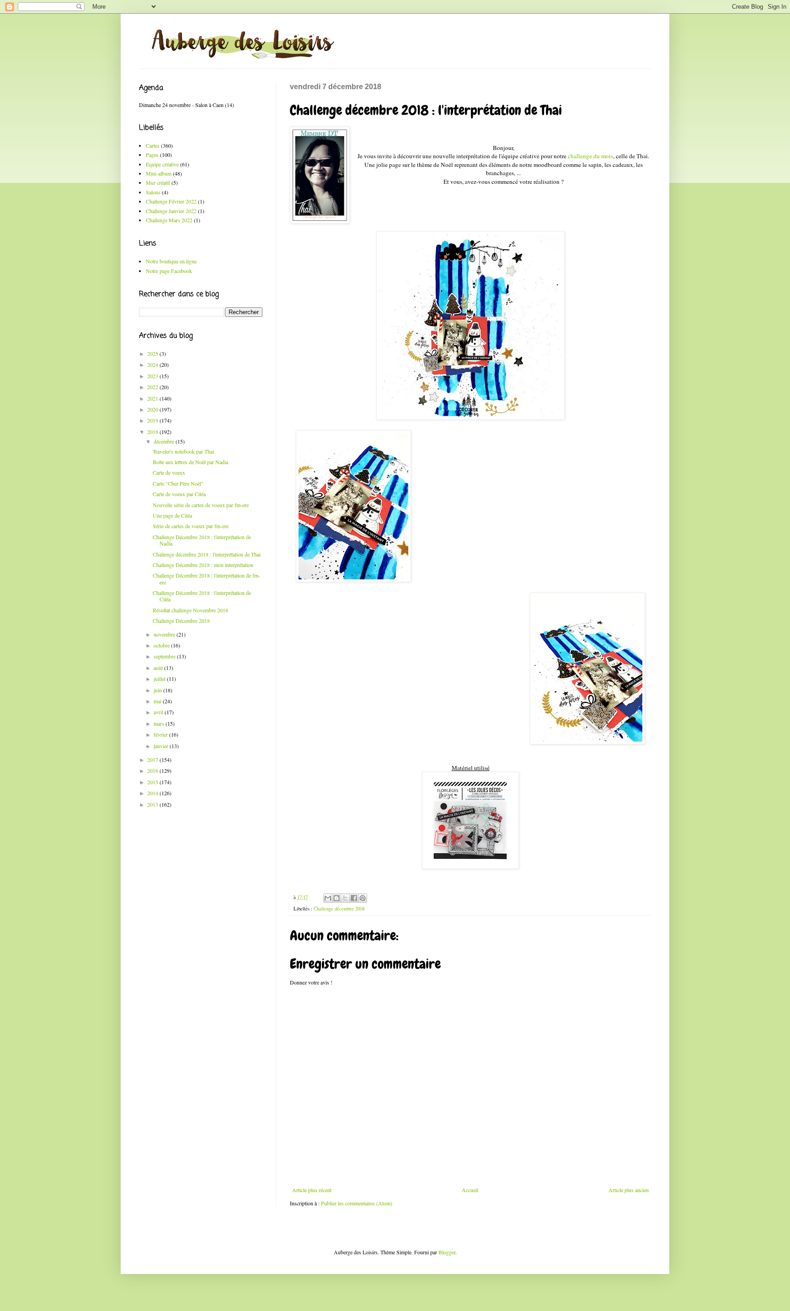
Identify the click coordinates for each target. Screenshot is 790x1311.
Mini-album (158, 173)
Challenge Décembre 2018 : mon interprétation (203, 564)
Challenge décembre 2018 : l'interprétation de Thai (207, 554)
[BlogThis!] (336, 898)
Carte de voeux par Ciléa (179, 494)
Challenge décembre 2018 (339, 908)
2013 (153, 804)
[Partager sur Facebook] (353, 898)
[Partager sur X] (345, 898)
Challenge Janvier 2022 (171, 210)
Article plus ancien (629, 1189)
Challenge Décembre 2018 (181, 620)
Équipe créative (162, 164)
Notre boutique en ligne (171, 261)
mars (159, 723)
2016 (153, 770)
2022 (153, 387)
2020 (153, 409)
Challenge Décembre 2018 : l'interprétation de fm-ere (206, 578)
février (161, 734)
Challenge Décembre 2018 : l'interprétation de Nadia (202, 540)
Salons (153, 192)
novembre (165, 634)
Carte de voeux (169, 472)
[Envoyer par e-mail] (327, 898)
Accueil (470, 1189)
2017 (153, 759)
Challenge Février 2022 (171, 201)
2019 (153, 420)
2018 (153, 431)
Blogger (446, 1252)
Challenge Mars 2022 (169, 220)
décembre (165, 441)
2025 (153, 353)
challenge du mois (590, 156)
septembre (165, 656)
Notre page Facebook (169, 270)
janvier (162, 745)
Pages (152, 154)
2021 (153, 398)
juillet (160, 678)
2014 (153, 793)
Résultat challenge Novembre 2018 (190, 610)
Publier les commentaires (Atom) (356, 1203)
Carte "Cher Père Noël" (178, 483)
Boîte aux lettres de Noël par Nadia (190, 462)
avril (159, 712)
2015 (153, 782)
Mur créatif (158, 182)
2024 (153, 364)
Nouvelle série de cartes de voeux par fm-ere (201, 504)
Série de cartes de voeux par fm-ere (191, 526)
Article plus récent (311, 1189)
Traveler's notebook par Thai (183, 451)
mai (158, 701)
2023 (153, 376)
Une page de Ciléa (172, 515)
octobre (162, 645)
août (159, 667)
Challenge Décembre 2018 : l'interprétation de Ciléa (202, 596)
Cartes (153, 145)
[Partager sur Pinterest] (362, 898)
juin (158, 690)
